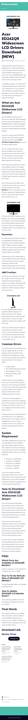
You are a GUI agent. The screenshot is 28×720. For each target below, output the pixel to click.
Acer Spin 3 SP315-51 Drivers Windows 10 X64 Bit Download (7, 658)
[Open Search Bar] (26, 4)
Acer (5, 699)
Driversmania (9, 4)
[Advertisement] (14, 679)
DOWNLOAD (14, 639)
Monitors (5, 190)
